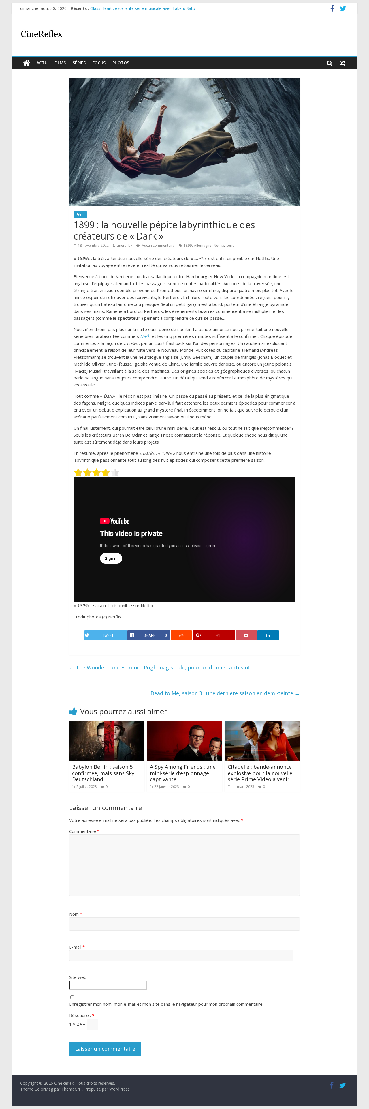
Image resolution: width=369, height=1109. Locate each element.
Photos (120, 63)
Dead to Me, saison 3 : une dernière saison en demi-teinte (225, 693)
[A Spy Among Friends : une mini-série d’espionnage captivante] (184, 725)
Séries (79, 63)
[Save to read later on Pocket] (246, 635)
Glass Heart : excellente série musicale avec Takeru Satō (142, 8)
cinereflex (124, 245)
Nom (75, 914)
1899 (188, 245)
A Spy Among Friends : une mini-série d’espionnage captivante (183, 773)
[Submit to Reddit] (181, 635)
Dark (145, 336)
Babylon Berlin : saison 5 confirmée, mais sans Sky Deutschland (103, 773)
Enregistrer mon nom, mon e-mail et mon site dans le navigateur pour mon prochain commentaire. (166, 1004)
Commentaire (84, 831)
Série (80, 214)
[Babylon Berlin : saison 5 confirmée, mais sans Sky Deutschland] (106, 725)
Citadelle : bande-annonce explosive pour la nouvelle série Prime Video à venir (260, 773)
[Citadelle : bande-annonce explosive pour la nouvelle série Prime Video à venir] (262, 725)
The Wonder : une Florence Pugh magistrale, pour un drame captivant (159, 667)
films (60, 63)
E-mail (77, 947)
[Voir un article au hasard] (342, 63)
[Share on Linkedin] (268, 635)
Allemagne (202, 245)
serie (230, 245)
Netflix (219, 245)
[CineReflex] (26, 63)
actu (42, 63)
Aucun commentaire (158, 245)
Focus (99, 63)
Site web (77, 977)
